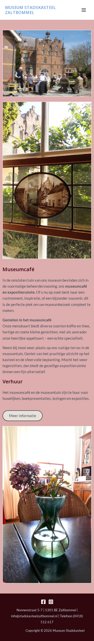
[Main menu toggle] (83, 10)
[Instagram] (50, 601)
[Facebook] (43, 601)
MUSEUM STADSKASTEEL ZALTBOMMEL (30, 9)
